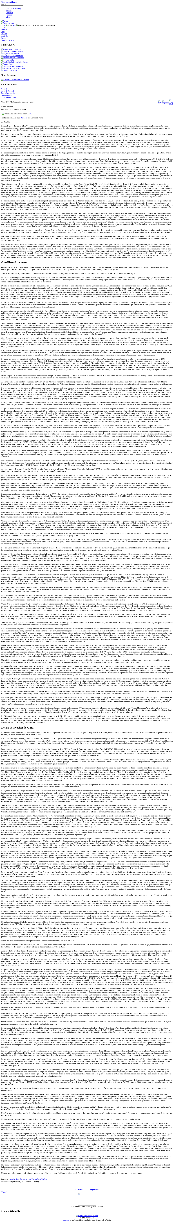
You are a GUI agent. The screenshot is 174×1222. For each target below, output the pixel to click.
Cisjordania (23, 1179)
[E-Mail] (171, 101)
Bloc (14, 25)
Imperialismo (36, 1179)
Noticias (9, 15)
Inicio (8, 17)
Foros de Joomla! (7, 91)
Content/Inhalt (11, 2)
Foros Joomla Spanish (9, 97)
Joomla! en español (8, 93)
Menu (3, 2)
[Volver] (4, 1192)
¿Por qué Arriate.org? (14, 8)
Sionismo (44, 1179)
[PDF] (160, 101)
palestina (12, 1179)
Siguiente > (94, 1190)
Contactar (9, 13)
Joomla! (4, 89)
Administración (6, 95)
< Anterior (79, 1190)
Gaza (17, 1179)
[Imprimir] (165, 101)
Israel (29, 1179)
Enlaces (8, 11)
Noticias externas (7, 40)
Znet (29, 114)
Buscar (3, 38)
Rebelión (24, 118)
